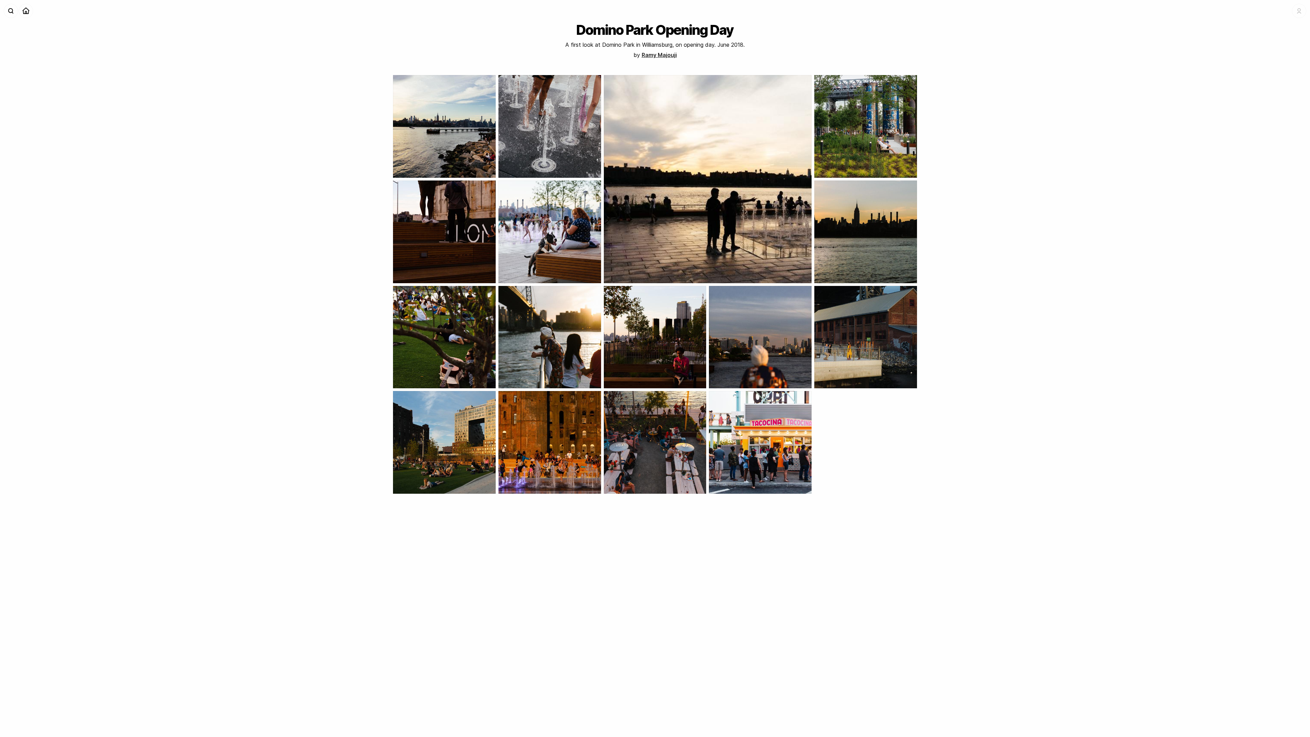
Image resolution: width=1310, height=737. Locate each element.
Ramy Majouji (659, 55)
